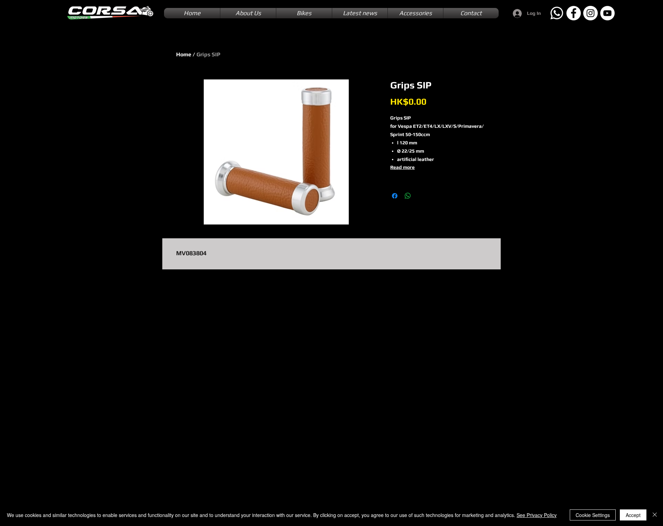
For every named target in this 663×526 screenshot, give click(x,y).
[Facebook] (573, 13)
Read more (402, 167)
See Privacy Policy (537, 514)
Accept (633, 514)
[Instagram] (590, 13)
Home (183, 54)
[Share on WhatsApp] (408, 196)
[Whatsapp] (556, 13)
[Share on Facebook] (395, 196)
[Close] (655, 514)
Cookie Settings (593, 514)
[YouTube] (607, 13)
